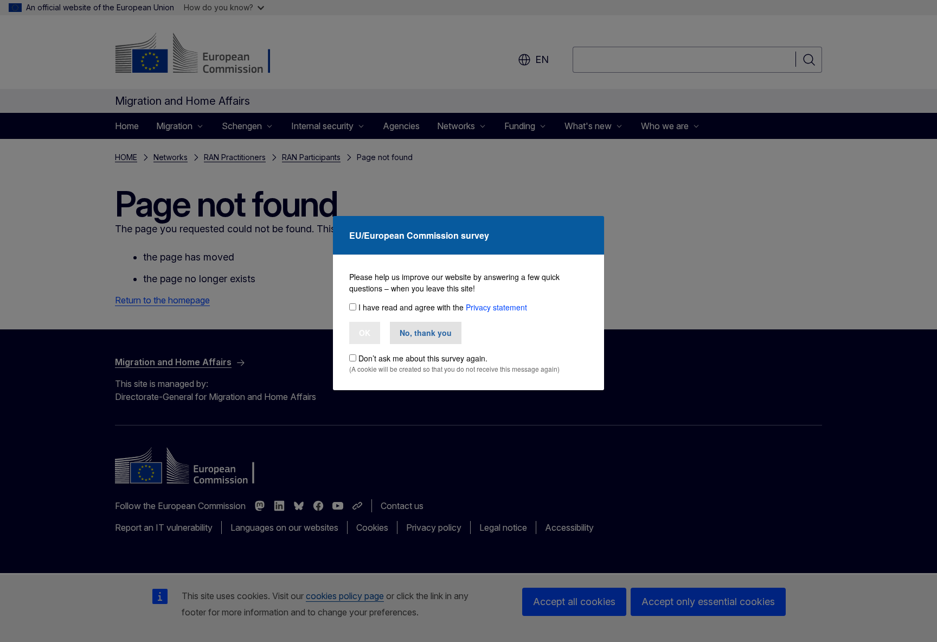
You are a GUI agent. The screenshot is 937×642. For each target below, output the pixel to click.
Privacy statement (496, 307)
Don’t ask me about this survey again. (422, 358)
